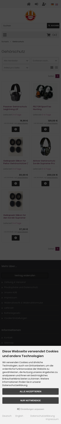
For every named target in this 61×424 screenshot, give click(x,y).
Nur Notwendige (30, 400)
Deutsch (7, 415)
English (19, 415)
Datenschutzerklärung (42, 415)
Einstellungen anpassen (32, 409)
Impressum (52, 419)
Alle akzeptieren (30, 391)
